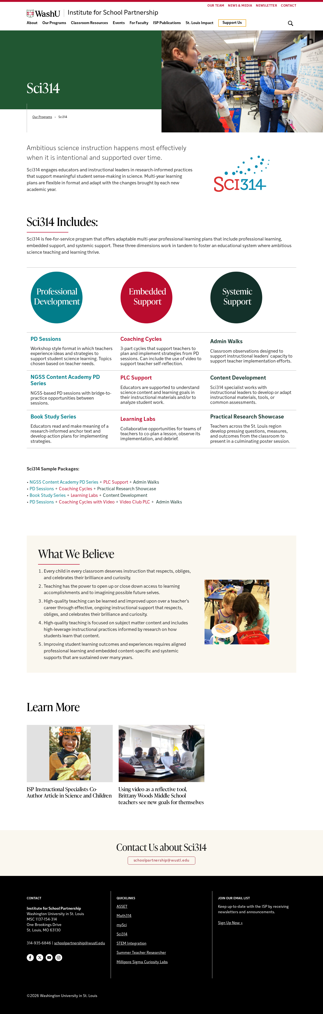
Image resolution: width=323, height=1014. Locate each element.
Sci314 (122, 934)
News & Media (240, 5)
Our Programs (54, 23)
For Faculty (139, 23)
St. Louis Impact (200, 23)
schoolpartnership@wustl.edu (162, 860)
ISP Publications (167, 23)
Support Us (232, 23)
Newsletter (266, 5)
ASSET (122, 907)
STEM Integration (131, 944)
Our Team (215, 5)
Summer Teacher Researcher (141, 953)
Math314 (124, 916)
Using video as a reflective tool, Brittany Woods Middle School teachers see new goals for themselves (161, 795)
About (32, 23)
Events (119, 23)
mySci (122, 925)
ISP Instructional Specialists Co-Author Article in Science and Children (69, 792)
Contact (288, 5)
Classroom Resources (89, 23)
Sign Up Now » (230, 923)
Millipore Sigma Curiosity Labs (142, 962)
